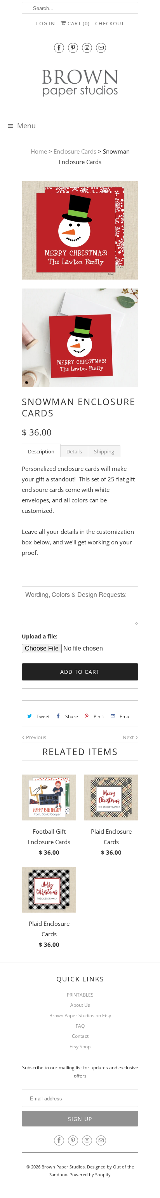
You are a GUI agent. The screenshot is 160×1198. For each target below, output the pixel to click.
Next (129, 737)
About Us (80, 1005)
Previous (35, 737)
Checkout (109, 23)
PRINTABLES (80, 995)
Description (41, 451)
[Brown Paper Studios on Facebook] (59, 47)
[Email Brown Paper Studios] (101, 47)
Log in (45, 23)
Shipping (104, 451)
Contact (80, 1036)
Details (74, 451)
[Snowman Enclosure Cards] (80, 232)
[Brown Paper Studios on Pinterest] (73, 47)
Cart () (78, 23)
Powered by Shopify (90, 1174)
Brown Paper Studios (63, 1167)
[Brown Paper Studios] (80, 84)
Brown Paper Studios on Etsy (80, 1015)
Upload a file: (39, 636)
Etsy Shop (80, 1046)
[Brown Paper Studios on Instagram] (87, 47)
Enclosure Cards (75, 151)
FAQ (80, 1026)
